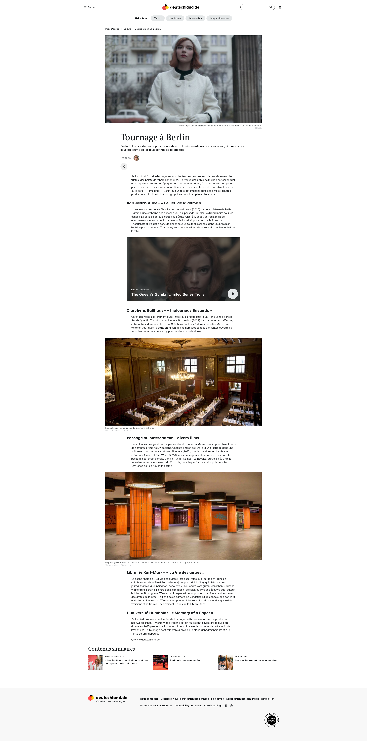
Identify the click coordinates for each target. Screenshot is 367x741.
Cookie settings (213, 705)
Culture (127, 29)
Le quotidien (195, 18)
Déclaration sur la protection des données (185, 698)
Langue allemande (219, 18)
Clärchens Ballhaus (182, 324)
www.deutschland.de (147, 639)
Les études (175, 18)
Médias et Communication (148, 29)
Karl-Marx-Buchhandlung (207, 600)
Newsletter (267, 698)
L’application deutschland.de (242, 698)
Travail (157, 18)
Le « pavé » (217, 698)
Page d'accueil (112, 29)
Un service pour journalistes (156, 705)
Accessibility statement (188, 705)
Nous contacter (149, 698)
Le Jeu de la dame (178, 209)
